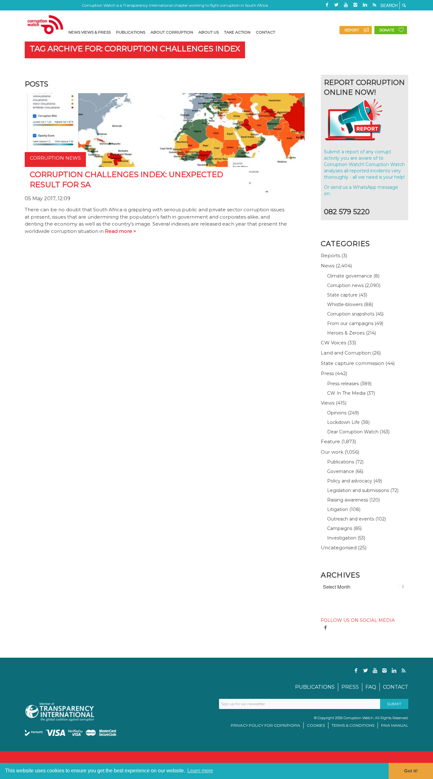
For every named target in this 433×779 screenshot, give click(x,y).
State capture (342, 295)
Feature (330, 441)
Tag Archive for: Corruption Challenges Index (135, 48)
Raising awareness (347, 500)
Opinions (336, 413)
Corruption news (345, 285)
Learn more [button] (200, 770)
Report (352, 30)
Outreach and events (350, 519)
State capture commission (352, 363)
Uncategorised (339, 548)
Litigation (337, 509)
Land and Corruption (346, 353)
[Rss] (374, 5)
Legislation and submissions (358, 490)
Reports (330, 255)
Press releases (343, 383)
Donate (386, 30)
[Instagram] (355, 5)
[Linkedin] (365, 5)
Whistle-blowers (345, 304)
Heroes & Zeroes (346, 333)
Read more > (120, 231)
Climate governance (349, 276)
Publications (340, 462)
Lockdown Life (343, 422)
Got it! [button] (411, 770)
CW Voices (333, 343)
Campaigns (339, 528)
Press (327, 373)
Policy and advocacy (349, 481)
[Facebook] (327, 5)
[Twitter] (336, 5)
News (327, 266)
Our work (332, 452)
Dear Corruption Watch (352, 432)
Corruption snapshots (350, 314)
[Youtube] (346, 5)
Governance (340, 471)
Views (327, 403)
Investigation (341, 538)
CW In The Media (346, 393)
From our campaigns (350, 323)
